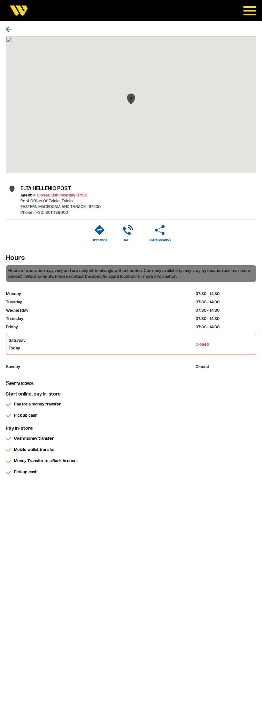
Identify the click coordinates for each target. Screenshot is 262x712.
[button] (131, 99)
